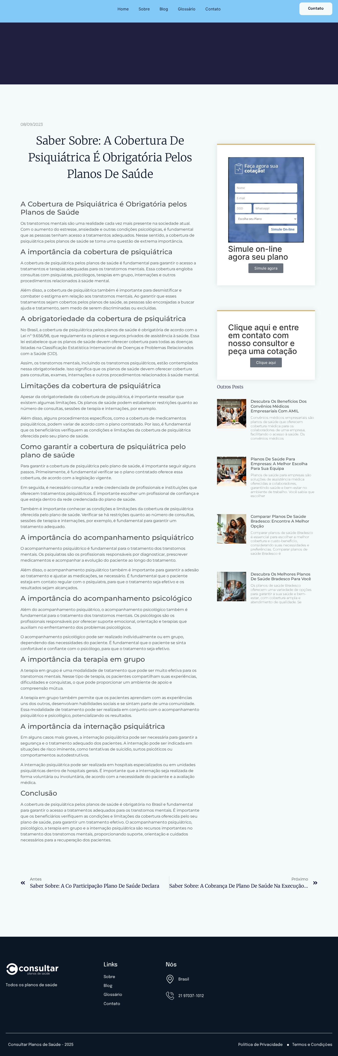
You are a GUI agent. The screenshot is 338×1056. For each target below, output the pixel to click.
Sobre (144, 8)
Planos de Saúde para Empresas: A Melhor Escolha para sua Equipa (279, 464)
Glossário (186, 8)
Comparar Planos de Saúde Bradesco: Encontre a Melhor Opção (280, 521)
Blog (164, 8)
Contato (213, 8)
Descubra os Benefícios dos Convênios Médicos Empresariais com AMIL (279, 406)
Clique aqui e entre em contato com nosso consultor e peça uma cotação (263, 339)
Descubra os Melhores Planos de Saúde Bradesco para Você (281, 576)
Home (123, 8)
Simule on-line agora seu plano (258, 253)
